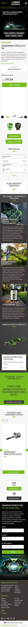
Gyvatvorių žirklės (5, 591)
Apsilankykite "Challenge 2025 (14, 402)
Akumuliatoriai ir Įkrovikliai (7, 585)
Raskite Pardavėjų (14, 85)
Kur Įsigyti (17, 598)
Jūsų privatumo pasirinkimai (14, 622)
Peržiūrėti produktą (13, 472)
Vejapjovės (17, 589)
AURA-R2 (3, 598)
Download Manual (14, 136)
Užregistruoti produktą (14, 141)
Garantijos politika (19, 600)
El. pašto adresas (7, 543)
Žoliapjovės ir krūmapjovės (18, 591)
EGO (15, 3)
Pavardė (4, 535)
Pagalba (17, 605)
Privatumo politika (8, 556)
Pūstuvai (17, 587)
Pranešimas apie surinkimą (10, 625)
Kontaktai (3, 600)
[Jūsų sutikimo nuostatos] (1, 470)
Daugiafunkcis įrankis (6, 587)
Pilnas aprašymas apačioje (7, 63)
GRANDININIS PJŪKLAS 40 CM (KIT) (13, 453)
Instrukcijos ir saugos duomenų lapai (6, 604)
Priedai (16, 585)
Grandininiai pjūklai (5, 589)
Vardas (4, 527)
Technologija (4, 602)
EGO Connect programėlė (18, 602)
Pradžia (3, 7)
